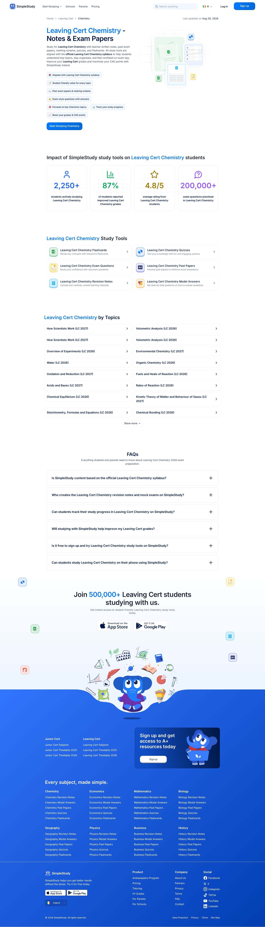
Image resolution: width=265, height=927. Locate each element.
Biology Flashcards (189, 818)
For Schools (139, 904)
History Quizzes (188, 849)
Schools (70, 6)
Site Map (215, 917)
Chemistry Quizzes (56, 812)
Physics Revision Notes (103, 833)
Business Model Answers (148, 839)
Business (140, 828)
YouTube (213, 900)
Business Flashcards (145, 854)
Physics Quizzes (99, 849)
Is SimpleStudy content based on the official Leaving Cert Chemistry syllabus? (109, 478)
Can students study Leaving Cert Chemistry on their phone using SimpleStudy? (110, 562)
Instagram (214, 889)
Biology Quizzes (188, 812)
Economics (97, 791)
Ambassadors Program (145, 877)
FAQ (177, 898)
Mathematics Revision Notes (150, 797)
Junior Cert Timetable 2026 (61, 755)
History (183, 828)
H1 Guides (138, 893)
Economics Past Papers (103, 807)
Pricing (95, 6)
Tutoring (137, 888)
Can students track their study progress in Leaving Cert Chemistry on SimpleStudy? (113, 512)
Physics (95, 828)
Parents (83, 6)
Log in (224, 6)
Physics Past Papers (101, 844)
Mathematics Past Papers (148, 807)
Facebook (214, 877)
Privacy (179, 888)
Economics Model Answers (105, 802)
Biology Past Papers (190, 807)
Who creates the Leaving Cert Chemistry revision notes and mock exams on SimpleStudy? (118, 495)
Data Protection (180, 917)
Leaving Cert (65, 18)
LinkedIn (213, 906)
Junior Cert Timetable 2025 (61, 750)
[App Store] (114, 626)
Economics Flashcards (102, 818)
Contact (179, 904)
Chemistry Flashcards (57, 818)
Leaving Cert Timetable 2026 (100, 755)
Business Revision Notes (148, 833)
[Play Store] (150, 626)
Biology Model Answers (192, 802)
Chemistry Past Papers (58, 807)
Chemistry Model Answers (60, 802)
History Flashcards (189, 854)
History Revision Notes (192, 833)
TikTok (212, 895)
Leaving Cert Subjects (95, 744)
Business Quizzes (144, 849)
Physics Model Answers (103, 839)
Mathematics (142, 791)
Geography (52, 828)
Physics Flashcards (100, 854)
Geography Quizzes (56, 849)
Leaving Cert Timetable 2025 (100, 750)
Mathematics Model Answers (150, 802)
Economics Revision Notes (105, 797)
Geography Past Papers (58, 844)
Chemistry (84, 18)
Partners (179, 883)
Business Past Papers (146, 844)
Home (50, 18)
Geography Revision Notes (60, 833)
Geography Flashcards (58, 854)
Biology (184, 791)
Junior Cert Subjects (57, 744)
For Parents (139, 898)
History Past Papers (190, 844)
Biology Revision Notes (192, 797)
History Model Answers (192, 839)
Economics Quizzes (101, 812)
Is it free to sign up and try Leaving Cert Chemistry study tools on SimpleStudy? (110, 546)
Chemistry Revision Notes (60, 797)
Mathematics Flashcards (148, 818)
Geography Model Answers (61, 839)
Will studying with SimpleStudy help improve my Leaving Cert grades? (103, 529)
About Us (180, 877)
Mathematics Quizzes (146, 812)
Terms (178, 893)
